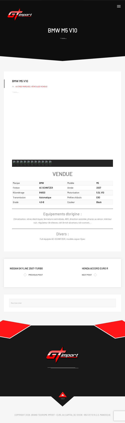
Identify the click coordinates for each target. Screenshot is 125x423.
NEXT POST (87, 275)
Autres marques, (23, 86)
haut (63, 399)
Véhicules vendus (39, 86)
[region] (62, 132)
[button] (17, 128)
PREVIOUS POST (35, 275)
